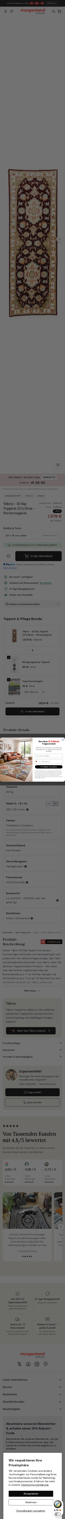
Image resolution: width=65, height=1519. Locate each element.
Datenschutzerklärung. (35, 1485)
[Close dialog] (63, 739)
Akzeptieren (31, 1493)
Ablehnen (31, 1502)
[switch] (58, 1514)
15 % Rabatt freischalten (49, 767)
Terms (43, 777)
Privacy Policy (38, 777)
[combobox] (38, 761)
